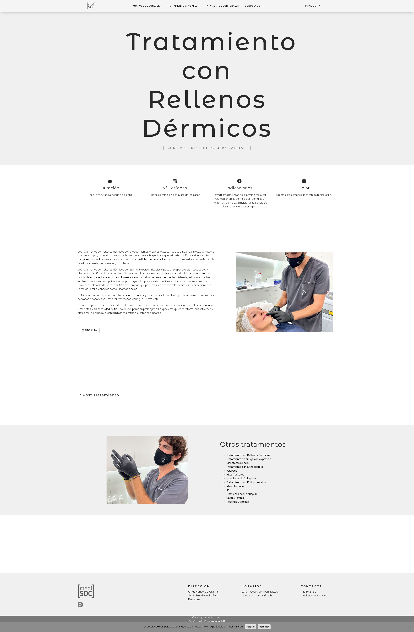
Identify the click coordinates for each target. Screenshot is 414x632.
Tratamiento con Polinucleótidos (246, 482)
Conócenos (252, 6)
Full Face (231, 470)
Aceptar (250, 626)
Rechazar (264, 626)
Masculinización (235, 486)
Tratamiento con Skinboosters (244, 466)
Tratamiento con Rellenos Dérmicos (248, 455)
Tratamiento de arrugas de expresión (248, 459)
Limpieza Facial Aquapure (242, 494)
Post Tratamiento (101, 395)
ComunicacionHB (214, 621)
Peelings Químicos (237, 501)
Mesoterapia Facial (237, 463)
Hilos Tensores (235, 474)
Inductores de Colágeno (241, 478)
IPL (228, 490)
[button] (207, 395)
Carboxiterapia (235, 497)
